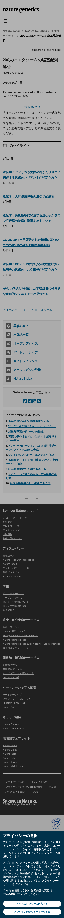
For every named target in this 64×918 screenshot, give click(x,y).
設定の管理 (10, 894)
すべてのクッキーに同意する (32, 903)
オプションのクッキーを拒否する (32, 911)
